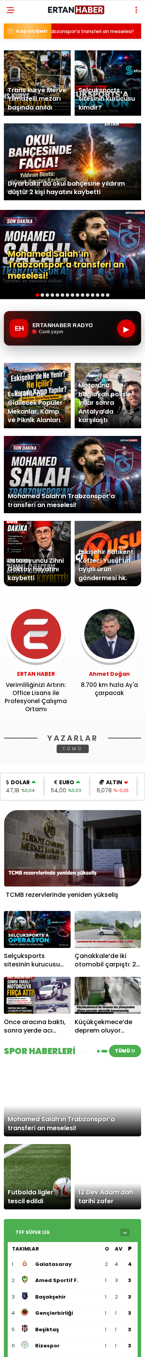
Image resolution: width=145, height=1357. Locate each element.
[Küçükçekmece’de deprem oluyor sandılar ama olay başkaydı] (108, 995)
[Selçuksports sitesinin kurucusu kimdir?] (37, 929)
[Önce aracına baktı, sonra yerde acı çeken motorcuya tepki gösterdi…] (37, 995)
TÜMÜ (72, 748)
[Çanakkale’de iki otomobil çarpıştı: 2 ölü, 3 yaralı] (108, 929)
